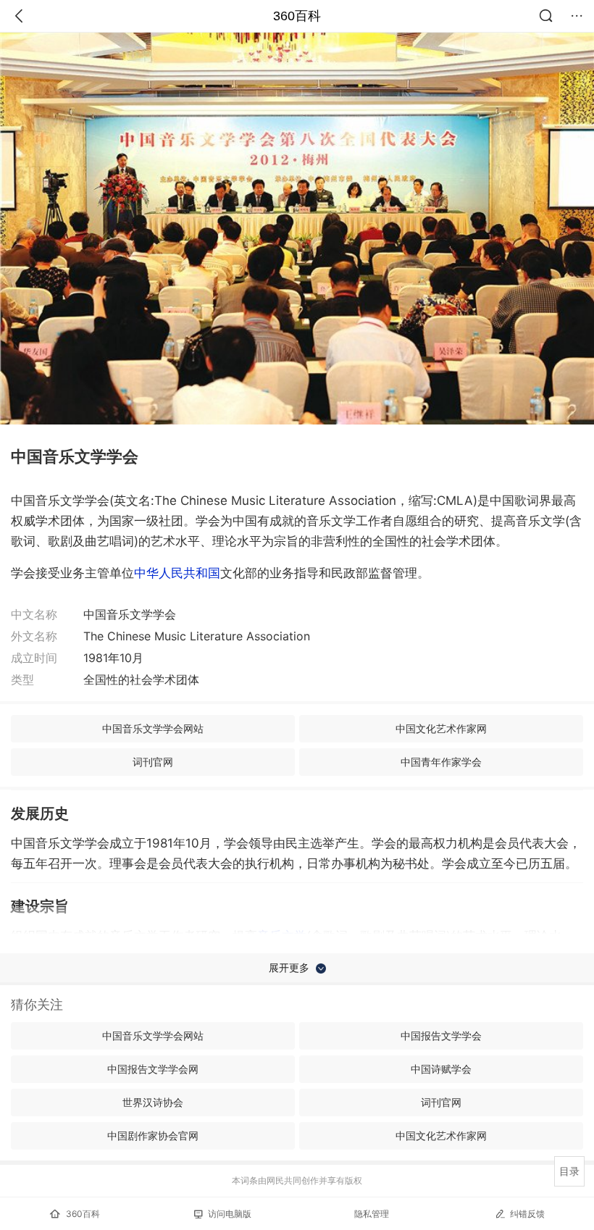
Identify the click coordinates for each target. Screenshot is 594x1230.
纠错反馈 (527, 1213)
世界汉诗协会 (152, 1102)
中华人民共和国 (177, 573)
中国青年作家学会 (441, 762)
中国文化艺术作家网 (441, 728)
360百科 (297, 16)
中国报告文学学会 (441, 1035)
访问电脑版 (229, 1213)
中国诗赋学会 (441, 1069)
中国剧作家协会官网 (152, 1135)
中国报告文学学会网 (152, 1069)
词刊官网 (153, 762)
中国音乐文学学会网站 (153, 728)
